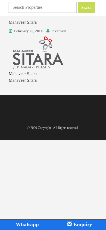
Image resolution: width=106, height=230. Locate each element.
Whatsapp (26, 224)
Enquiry (82, 224)
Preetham (58, 31)
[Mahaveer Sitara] (37, 52)
